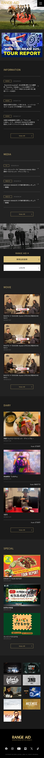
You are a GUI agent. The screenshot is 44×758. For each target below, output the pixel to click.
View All (22, 136)
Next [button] (42, 45)
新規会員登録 (22, 259)
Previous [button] (2, 45)
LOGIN (22, 268)
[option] (22, 14)
